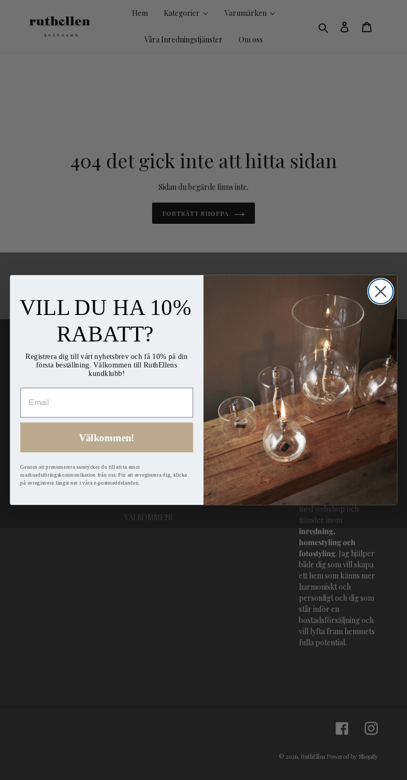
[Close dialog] (380, 291)
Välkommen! (107, 437)
